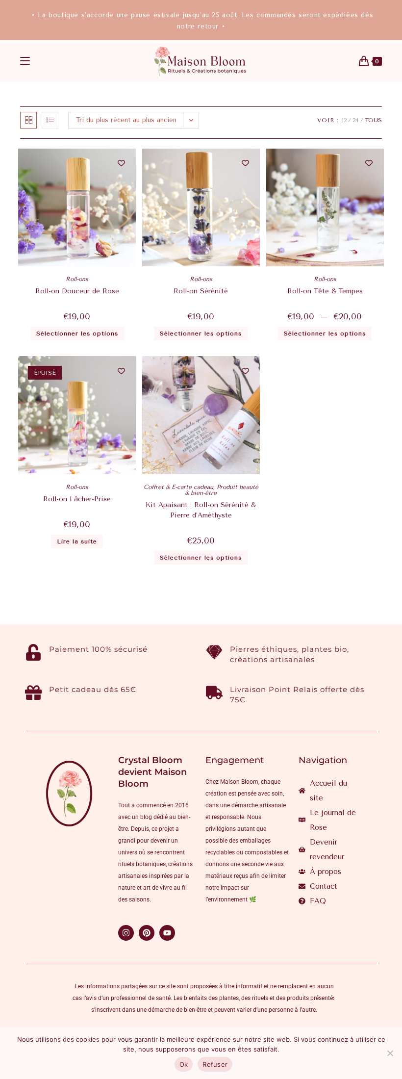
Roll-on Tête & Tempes (325, 291)
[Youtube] (167, 933)
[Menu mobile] (25, 61)
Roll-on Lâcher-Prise (77, 499)
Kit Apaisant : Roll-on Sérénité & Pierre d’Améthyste (201, 510)
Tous (373, 120)
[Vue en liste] (50, 120)
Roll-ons (77, 279)
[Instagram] (126, 933)
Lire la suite (77, 541)
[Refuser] (390, 1053)
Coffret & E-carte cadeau (178, 487)
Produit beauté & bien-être (221, 490)
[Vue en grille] (28, 120)
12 (344, 120)
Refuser (214, 1064)
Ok (183, 1064)
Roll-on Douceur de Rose (77, 291)
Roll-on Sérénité (201, 291)
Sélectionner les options (77, 333)
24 (355, 120)
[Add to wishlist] (121, 163)
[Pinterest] (146, 933)
